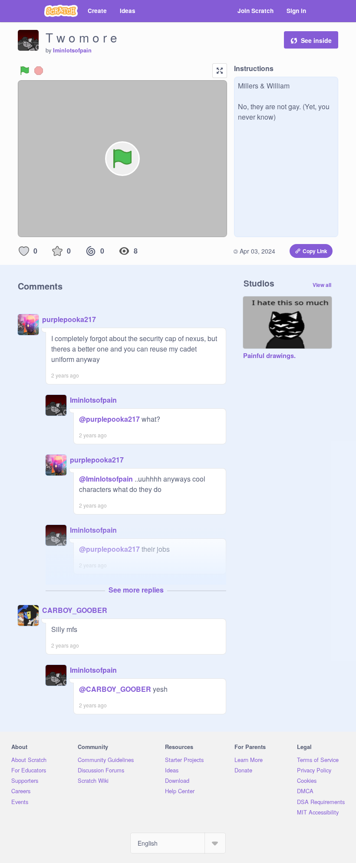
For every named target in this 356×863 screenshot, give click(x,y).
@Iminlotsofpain (106, 479)
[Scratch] (61, 11)
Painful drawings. (269, 356)
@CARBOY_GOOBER (115, 689)
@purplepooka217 (109, 419)
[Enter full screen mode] (219, 70)
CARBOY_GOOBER (74, 610)
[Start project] (25, 71)
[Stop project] (39, 71)
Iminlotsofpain (72, 50)
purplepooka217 (69, 319)
